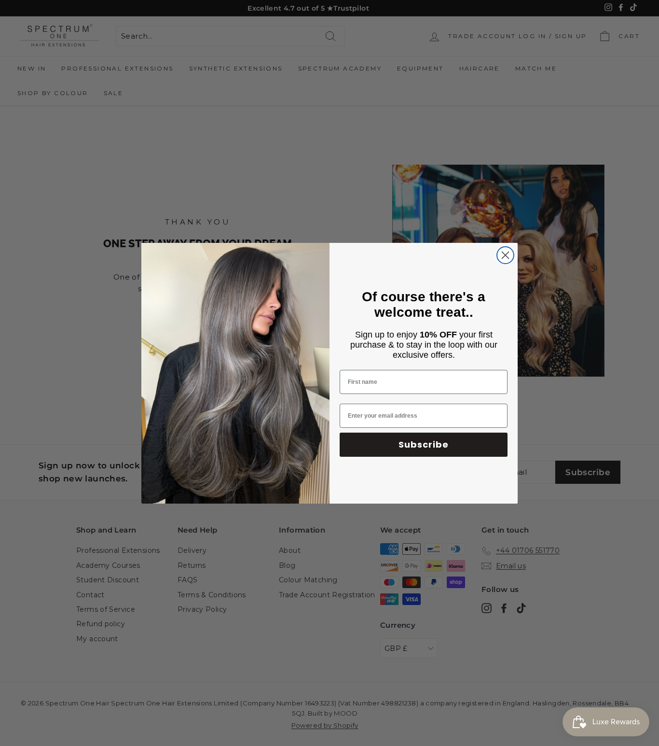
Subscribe (423, 444)
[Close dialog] (505, 255)
